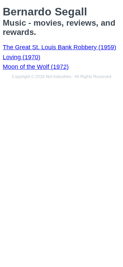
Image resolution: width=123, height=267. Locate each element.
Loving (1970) (21, 57)
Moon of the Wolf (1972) (36, 66)
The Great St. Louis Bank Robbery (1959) (59, 47)
